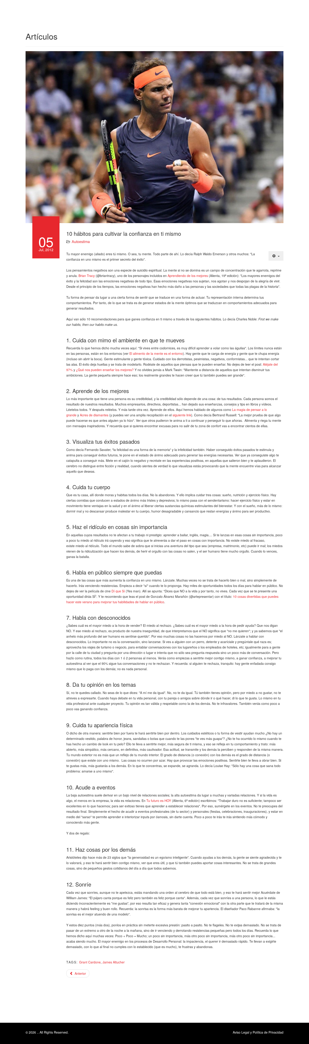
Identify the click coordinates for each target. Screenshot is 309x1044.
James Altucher (113, 962)
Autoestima (81, 241)
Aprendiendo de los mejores (188, 275)
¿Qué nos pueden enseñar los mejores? (105, 369)
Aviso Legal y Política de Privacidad (258, 1032)
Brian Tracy (86, 275)
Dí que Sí (118, 591)
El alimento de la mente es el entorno (156, 353)
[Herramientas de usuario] (276, 256)
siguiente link (182, 415)
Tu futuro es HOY (158, 800)
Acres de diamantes (94, 415)
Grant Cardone (90, 962)
